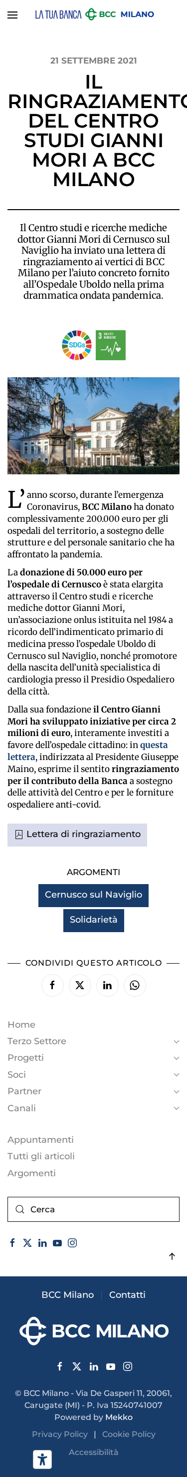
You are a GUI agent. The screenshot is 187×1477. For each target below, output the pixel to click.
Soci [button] (16, 1074)
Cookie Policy (129, 1434)
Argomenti (31, 1173)
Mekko (119, 1417)
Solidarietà (94, 919)
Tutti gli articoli (41, 1156)
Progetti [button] (25, 1057)
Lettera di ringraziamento (83, 834)
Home (21, 1024)
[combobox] (93, 1209)
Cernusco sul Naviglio (93, 894)
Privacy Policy (63, 1434)
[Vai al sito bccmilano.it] (94, 1330)
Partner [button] (24, 1091)
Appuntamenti (40, 1139)
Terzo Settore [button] (36, 1041)
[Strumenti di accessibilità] (42, 1459)
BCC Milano (67, 1294)
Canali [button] (21, 1108)
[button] (12, 15)
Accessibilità (94, 1452)
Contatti (127, 1294)
